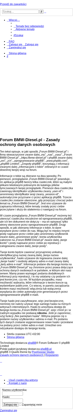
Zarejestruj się (8, 410)
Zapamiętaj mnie (31, 404)
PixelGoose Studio (43, 352)
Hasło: (6, 397)
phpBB (32, 342)
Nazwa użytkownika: (14, 389)
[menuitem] (29, 26)
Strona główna (15, 337)
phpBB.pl (46, 349)
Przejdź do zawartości (13, 4)
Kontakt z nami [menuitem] (18, 383)
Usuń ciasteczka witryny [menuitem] (23, 380)
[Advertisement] (36, 97)
